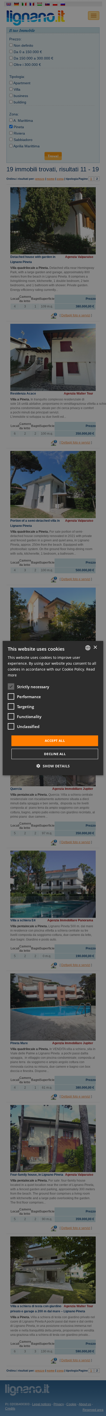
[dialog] (53, 708)
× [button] (95, 647)
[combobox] (88, 647)
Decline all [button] (55, 754)
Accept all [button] (55, 740)
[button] (53, 766)
